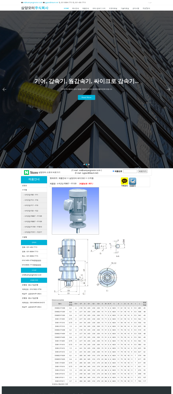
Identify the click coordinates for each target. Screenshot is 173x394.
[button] (4, 89)
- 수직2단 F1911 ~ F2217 (32, 232)
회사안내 (75, 8)
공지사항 (136, 8)
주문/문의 (146, 8)
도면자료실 (113, 8)
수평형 (24, 237)
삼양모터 (34, 8)
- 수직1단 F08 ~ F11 (30, 195)
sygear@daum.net (51, 2)
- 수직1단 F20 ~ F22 (30, 211)
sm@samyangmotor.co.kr (32, 2)
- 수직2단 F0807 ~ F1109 (32, 216)
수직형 (24, 190)
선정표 (24, 185)
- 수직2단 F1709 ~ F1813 (32, 227)
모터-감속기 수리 (99, 8)
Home (66, 8)
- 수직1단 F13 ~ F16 (30, 200)
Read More (86, 103)
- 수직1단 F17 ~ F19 (30, 205)
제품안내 (85, 8)
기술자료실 (125, 8)
